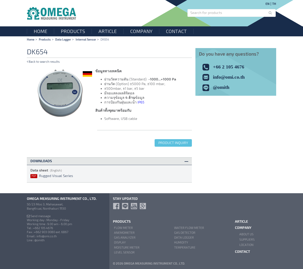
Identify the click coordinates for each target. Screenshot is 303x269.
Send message (40, 216)
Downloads (41, 161)
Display (120, 242)
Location (246, 245)
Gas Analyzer (125, 237)
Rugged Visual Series (52, 176)
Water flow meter (189, 228)
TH (274, 4)
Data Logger (63, 39)
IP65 (141, 102)
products (45, 39)
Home (30, 39)
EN (268, 4)
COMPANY (141, 31)
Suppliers (247, 239)
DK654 (104, 39)
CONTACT (176, 31)
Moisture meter (127, 247)
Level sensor (124, 252)
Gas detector (184, 232)
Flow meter (123, 228)
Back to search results (44, 61)
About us (246, 234)
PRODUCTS (73, 31)
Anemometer (124, 232)
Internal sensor (86, 39)
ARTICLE (107, 31)
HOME (40, 31)
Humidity (181, 242)
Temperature (184, 247)
